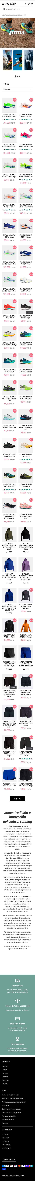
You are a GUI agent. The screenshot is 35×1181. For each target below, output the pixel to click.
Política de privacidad (9, 1116)
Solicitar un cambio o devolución (13, 1098)
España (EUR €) (8, 1160)
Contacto (5, 1123)
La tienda (5, 1134)
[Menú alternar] (3, 4)
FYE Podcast (6, 1145)
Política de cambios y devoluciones (13, 1102)
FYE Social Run (7, 1148)
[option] (7, 61)
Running (4, 1066)
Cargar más (17, 799)
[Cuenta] (25, 4)
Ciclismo (5, 1073)
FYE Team (5, 1141)
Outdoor (4, 1069)
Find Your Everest (19, 1175)
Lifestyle (4, 1084)
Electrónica (5, 1080)
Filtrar (7, 84)
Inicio (3, 15)
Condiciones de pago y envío (11, 1112)
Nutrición (5, 1077)
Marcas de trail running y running (14, 15)
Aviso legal (5, 1105)
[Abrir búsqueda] (3, 9)
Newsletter (5, 1138)
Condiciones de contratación (11, 1109)
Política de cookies (8, 1119)
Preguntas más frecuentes (10, 1095)
